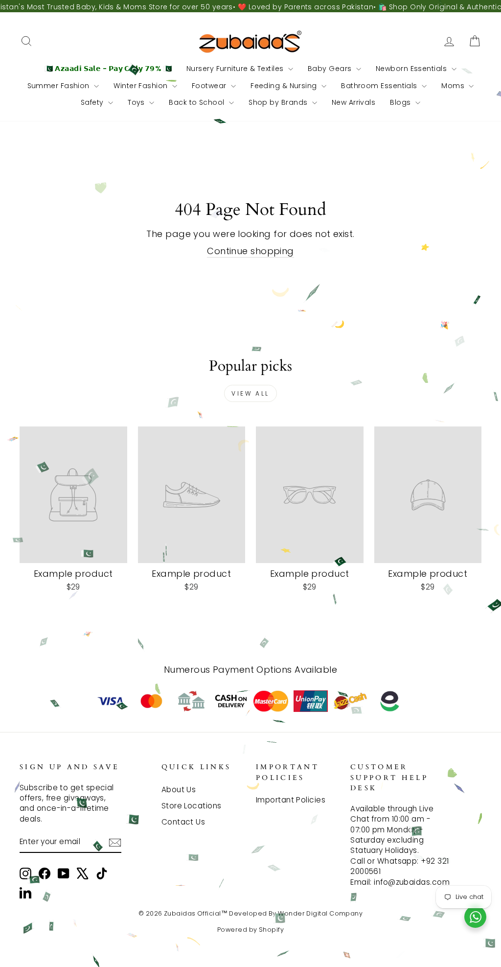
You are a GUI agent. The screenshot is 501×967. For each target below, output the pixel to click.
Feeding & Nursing (284, 86)
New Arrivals (353, 102)
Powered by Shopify (250, 929)
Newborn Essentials (412, 68)
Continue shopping (250, 251)
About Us (178, 789)
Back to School (198, 102)
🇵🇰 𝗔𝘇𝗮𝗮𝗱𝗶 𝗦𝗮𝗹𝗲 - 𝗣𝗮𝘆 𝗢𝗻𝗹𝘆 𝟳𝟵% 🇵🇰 (108, 68)
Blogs (401, 102)
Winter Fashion (142, 86)
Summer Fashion (59, 86)
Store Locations (191, 806)
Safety (93, 102)
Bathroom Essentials (380, 86)
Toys (137, 102)
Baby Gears (331, 68)
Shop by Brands (279, 102)
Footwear (210, 86)
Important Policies (290, 800)
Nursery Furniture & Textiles (236, 68)
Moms (453, 86)
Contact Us (183, 822)
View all (250, 393)
